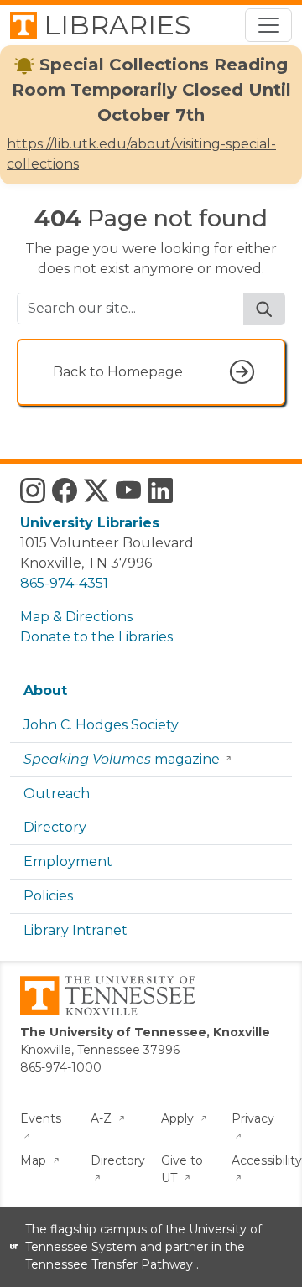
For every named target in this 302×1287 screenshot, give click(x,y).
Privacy (253, 1118)
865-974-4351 (64, 583)
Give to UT (182, 1169)
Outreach (56, 794)
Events (40, 1118)
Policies (48, 896)
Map (34, 1160)
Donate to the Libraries (96, 637)
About (45, 690)
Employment (67, 861)
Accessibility (267, 1160)
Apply (179, 1118)
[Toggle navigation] (268, 25)
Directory (54, 827)
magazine (121, 759)
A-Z (103, 1118)
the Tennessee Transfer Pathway (135, 1255)
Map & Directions (76, 617)
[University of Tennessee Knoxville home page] (107, 994)
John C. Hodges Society (101, 725)
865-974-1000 (61, 1067)
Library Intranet (75, 930)
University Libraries (89, 523)
